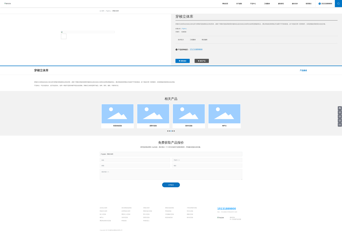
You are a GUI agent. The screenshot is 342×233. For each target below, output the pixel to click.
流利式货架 (188, 126)
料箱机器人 (146, 220)
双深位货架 (190, 211)
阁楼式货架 (190, 214)
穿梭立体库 (146, 208)
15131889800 (326, 4)
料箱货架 (124, 220)
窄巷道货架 (168, 211)
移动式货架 (190, 217)
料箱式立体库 (103, 211)
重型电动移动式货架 (105, 220)
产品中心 (108, 11)
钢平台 (224, 126)
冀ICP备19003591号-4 (137, 230)
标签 (238, 230)
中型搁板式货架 (169, 214)
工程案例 (193, 39)
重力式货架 (146, 214)
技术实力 (181, 39)
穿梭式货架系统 (169, 208)
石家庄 (234, 230)
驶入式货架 (103, 214)
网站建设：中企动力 (227, 230)
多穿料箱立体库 (126, 211)
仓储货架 (183, 31)
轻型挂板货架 (117, 126)
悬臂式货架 (153, 126)
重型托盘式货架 (147, 211)
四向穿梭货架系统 (127, 208)
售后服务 (204, 39)
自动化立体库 (103, 208)
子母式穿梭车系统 (192, 208)
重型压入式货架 (126, 214)
